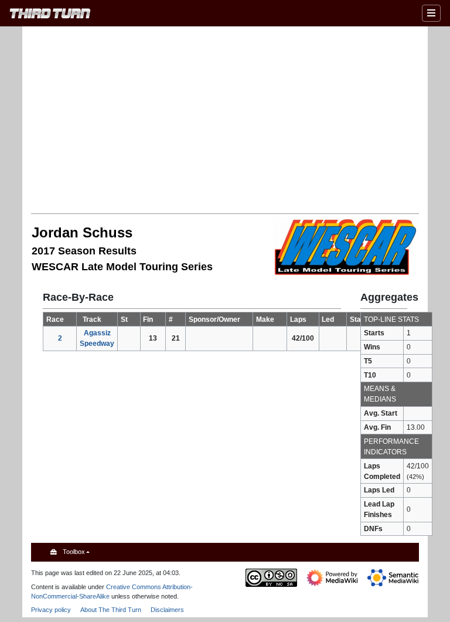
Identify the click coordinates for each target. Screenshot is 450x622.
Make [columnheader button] (265, 319)
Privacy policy (51, 609)
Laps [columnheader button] (298, 319)
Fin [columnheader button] (148, 319)
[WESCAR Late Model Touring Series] (345, 246)
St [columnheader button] (124, 319)
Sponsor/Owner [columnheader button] (214, 319)
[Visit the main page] (50, 15)
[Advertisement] (240, 119)
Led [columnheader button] (328, 319)
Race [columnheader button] (55, 319)
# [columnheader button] (171, 319)
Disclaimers (167, 609)
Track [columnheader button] (92, 319)
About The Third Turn (110, 609)
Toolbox (74, 551)
